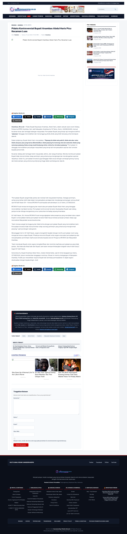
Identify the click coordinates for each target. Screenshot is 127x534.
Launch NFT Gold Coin (72, 511)
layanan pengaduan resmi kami (48, 329)
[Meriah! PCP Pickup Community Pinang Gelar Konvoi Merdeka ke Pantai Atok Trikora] (90, 61)
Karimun (114, 16)
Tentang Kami (16, 491)
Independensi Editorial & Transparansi (35, 492)
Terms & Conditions (54, 505)
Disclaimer (54, 499)
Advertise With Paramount (73, 499)
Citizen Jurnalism (73, 502)
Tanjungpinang (103, 16)
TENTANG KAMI (36, 521)
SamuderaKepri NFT (73, 508)
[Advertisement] (46, 87)
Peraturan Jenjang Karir (54, 497)
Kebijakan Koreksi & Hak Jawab (54, 491)
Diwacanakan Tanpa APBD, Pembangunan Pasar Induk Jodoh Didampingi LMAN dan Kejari (103, 45)
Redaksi (16, 502)
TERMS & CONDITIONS (80, 521)
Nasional (48, 16)
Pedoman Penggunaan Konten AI (35, 507)
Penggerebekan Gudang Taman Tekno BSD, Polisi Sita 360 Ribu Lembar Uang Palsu (104, 37)
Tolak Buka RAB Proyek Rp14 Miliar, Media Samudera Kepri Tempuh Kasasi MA (110, 493)
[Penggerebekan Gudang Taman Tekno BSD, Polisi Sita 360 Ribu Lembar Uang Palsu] (90, 38)
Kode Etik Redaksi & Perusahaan (35, 498)
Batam (65, 16)
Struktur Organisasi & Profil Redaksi (16, 499)
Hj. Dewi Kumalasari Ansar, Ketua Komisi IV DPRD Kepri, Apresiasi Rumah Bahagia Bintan (23, 347)
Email (15, 424)
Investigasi (24, 16)
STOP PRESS (92, 499)
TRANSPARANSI (47, 521)
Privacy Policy (54, 502)
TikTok (106, 462)
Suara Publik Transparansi (73, 505)
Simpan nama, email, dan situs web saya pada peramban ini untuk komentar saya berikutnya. (39, 440)
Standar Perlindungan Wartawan (35, 509)
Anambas (57, 16)
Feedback (91, 497)
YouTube (113, 462)
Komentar (16, 398)
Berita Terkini (31, 336)
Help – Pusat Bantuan (92, 491)
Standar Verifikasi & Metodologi (35, 512)
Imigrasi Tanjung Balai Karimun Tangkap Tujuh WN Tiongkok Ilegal (67, 346)
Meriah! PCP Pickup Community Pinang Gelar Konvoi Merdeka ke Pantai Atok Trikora (104, 60)
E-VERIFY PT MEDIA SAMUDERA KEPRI (16, 508)
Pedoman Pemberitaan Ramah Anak (35, 504)
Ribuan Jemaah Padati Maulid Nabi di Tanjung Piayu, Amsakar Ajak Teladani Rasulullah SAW (102, 30)
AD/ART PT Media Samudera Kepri (16, 505)
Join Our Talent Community (72, 513)
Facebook (99, 462)
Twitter (91, 462)
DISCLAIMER (57, 521)
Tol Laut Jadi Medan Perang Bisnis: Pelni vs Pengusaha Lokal (45, 346)
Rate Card (73, 497)
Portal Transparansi (16, 497)
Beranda (12, 16)
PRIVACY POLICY (67, 521)
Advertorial (75, 16)
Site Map (92, 494)
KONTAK (28, 521)
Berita (23, 336)
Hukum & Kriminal (88, 16)
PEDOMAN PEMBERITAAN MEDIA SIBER (99, 521)
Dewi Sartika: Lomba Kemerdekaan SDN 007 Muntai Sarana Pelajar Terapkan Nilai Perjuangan (104, 53)
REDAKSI (20, 521)
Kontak (73, 491)
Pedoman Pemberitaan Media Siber (35, 501)
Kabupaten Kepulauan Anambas (52, 336)
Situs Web (16, 431)
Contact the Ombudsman (73, 494)
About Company (16, 494)
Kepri (64, 336)
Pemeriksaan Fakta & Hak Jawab (54, 494)
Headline (39, 336)
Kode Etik (35, 496)
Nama (15, 417)
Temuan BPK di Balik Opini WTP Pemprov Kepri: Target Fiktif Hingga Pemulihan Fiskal (110, 499)
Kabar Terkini (38, 16)
